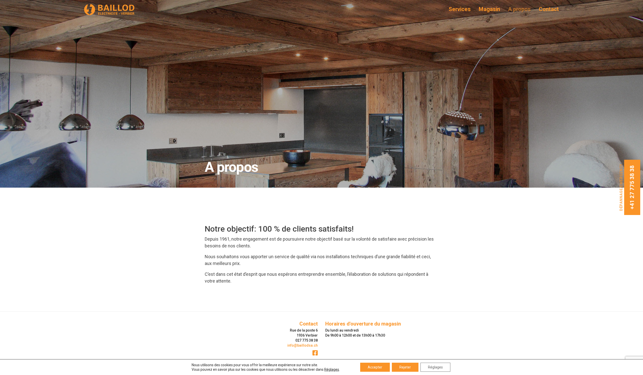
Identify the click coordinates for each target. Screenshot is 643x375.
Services (460, 9)
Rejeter (405, 367)
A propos (519, 9)
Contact (549, 9)
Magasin (489, 9)
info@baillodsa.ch (302, 345)
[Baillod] (120, 9)
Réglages (331, 369)
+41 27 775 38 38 (632, 187)
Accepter (375, 367)
